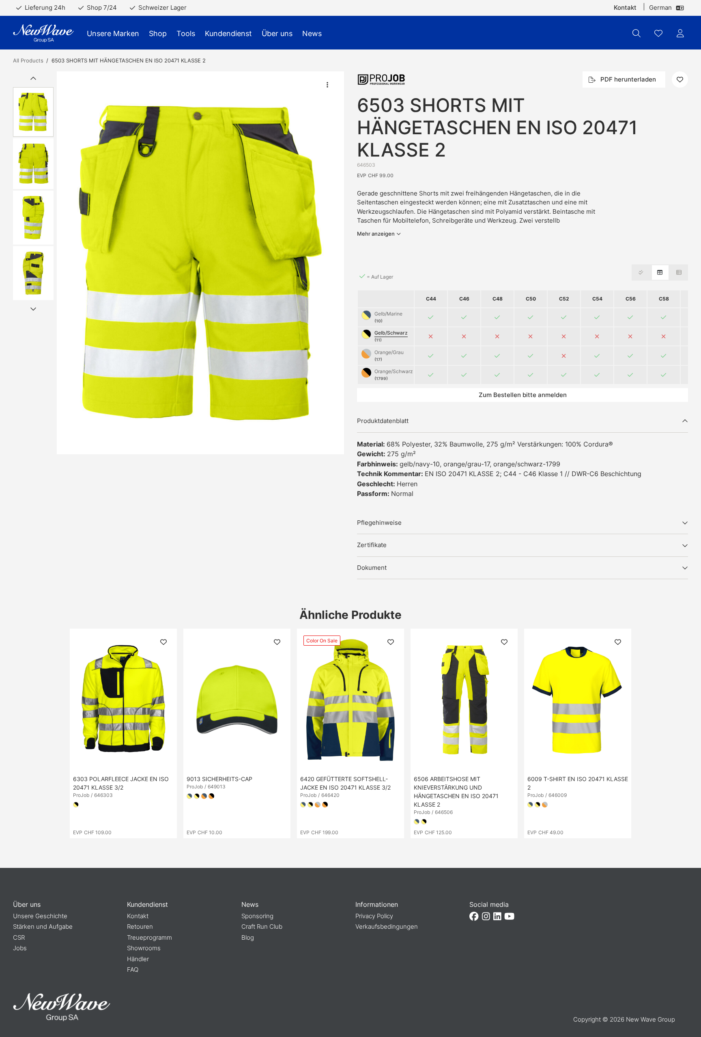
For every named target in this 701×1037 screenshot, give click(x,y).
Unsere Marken (113, 33)
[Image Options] (327, 85)
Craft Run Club (261, 926)
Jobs (20, 948)
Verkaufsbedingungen (386, 926)
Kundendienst (228, 33)
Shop (158, 33)
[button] (200, 262)
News (312, 33)
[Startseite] (43, 33)
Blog (247, 937)
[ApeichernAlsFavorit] (658, 33)
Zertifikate (372, 545)
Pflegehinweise (379, 522)
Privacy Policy (374, 916)
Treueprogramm (149, 937)
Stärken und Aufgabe (43, 926)
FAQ (132, 969)
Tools (185, 33)
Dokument (372, 567)
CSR (19, 937)
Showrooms (144, 948)
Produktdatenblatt (383, 421)
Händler (138, 959)
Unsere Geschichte (40, 916)
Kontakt (625, 7)
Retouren (140, 926)
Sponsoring (257, 916)
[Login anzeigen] (680, 33)
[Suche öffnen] (636, 33)
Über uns (277, 33)
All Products (28, 60)
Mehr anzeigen (376, 233)
